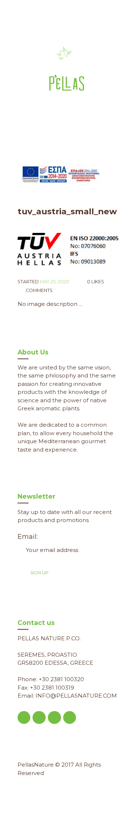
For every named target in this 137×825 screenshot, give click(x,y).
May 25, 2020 (54, 281)
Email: (28, 537)
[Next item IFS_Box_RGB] (94, 249)
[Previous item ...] (43, 249)
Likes (95, 281)
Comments (38, 290)
